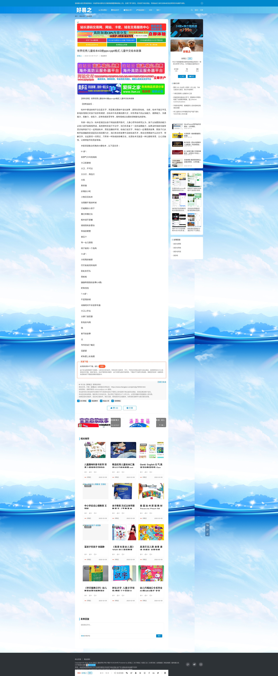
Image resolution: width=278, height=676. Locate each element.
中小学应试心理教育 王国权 (95, 506)
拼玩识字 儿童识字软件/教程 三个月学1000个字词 (123, 589)
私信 (192, 76)
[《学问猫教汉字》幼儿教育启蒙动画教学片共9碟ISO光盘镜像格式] (95, 573)
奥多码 (175, 255)
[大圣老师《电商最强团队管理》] (177, 135)
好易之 (79, 56)
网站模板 (103, 10)
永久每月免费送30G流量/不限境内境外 (121, 40)
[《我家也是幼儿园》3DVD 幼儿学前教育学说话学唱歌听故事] (123, 532)
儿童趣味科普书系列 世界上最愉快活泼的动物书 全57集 (95, 465)
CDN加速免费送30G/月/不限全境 (151, 40)
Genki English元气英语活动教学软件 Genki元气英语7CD (151, 465)
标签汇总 (144, 663)
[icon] (188, 664)
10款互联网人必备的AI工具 (182, 93)
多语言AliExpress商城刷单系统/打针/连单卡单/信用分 (178, 189)
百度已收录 (161, 382)
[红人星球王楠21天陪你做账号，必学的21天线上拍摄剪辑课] (177, 152)
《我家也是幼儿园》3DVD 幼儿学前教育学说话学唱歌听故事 (123, 548)
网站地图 (167, 663)
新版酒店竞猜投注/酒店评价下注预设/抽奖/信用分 (194, 230)
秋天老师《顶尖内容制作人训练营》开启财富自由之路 (192, 145)
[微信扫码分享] (127, 673)
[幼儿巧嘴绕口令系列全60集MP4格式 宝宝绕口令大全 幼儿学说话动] (151, 573)
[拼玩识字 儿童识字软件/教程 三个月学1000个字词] (123, 573)
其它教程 (83, 401)
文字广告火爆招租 (92, 40)
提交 (159, 636)
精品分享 (128, 10)
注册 (201, 10)
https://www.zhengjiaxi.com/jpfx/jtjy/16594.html (128, 387)
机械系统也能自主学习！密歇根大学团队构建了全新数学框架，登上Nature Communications (187, 99)
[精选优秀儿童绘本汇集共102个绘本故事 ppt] (123, 450)
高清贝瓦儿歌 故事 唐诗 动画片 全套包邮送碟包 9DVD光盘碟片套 (151, 548)
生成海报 (119, 673)
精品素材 (141, 10)
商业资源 (78, 659)
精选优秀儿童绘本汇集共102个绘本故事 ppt (123, 465)
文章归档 (152, 663)
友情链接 (159, 663)
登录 (196, 10)
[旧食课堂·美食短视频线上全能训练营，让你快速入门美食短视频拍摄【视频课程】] (177, 163)
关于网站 (137, 663)
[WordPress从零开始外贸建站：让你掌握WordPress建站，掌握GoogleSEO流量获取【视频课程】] (177, 126)
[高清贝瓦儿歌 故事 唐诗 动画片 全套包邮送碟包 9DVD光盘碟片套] (151, 532)
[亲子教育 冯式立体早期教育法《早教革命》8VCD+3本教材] (123, 491)
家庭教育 (104, 56)
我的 (158, 10)
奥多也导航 (177, 248)
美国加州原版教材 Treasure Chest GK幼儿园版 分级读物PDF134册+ (151, 506)
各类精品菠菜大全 (92, 45)
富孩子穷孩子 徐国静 (94, 547)
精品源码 (87, 659)
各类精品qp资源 (121, 45)
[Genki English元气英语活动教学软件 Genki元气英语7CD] (151, 450)
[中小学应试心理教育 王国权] (95, 491)
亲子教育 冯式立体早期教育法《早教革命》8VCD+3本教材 (123, 506)
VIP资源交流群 (80, 665)
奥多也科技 (177, 252)
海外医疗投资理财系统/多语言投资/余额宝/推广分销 (179, 210)
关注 (183, 76)
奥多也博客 (177, 244)
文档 (150, 10)
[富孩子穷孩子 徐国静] (95, 532)
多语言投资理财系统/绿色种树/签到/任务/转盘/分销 (194, 210)
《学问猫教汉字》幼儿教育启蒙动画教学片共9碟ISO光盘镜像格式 (95, 589)
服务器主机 (175, 663)
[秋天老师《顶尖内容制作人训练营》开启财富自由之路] (177, 144)
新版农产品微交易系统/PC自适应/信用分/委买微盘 (194, 189)
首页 (76, 16)
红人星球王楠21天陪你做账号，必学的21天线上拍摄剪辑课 (192, 153)
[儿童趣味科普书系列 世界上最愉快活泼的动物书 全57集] (95, 450)
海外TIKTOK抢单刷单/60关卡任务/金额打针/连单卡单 (179, 230)
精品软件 (116, 10)
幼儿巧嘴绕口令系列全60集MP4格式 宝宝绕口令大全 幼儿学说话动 (151, 589)
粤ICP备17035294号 (111, 663)
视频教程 (117, 401)
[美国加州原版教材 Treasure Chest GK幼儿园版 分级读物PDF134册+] (151, 491)
